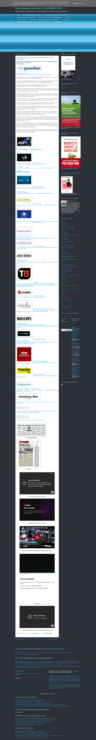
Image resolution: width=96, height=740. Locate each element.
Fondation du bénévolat (57, 22)
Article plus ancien (53, 639)
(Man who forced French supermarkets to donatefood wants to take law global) (34, 74)
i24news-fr (52, 573)
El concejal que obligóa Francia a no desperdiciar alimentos (31, 297)
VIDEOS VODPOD (65, 297)
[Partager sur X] (48, 633)
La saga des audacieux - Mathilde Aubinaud (70, 266)
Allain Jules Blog (64, 237)
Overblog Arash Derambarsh (67, 277)
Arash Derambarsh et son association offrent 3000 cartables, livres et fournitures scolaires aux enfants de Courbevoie (39, 735)
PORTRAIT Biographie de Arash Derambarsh (32, 15)
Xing (62, 302)
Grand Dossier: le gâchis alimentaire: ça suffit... (38, 573)
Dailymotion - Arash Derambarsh (67, 245)
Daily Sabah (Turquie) (22, 260)
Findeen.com (74, 322)
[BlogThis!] (47, 633)
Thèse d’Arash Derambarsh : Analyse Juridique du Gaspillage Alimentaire (30, 723)
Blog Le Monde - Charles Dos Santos (41, 22)
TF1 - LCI (63, 287)
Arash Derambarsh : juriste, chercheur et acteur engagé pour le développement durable (76, 344)
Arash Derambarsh (73, 200)
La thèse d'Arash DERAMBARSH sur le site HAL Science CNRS (28, 701)
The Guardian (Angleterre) (22, 73)
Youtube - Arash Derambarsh (67, 306)
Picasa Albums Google (65, 281)
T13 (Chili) (36, 282)
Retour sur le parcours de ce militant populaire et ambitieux (27, 654)
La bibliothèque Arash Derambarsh (68, 264)
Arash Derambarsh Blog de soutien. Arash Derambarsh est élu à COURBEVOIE (41, 7)
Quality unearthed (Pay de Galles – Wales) (43, 308)
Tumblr (62, 293)
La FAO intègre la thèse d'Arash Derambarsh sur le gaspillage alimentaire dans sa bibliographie (76, 360)
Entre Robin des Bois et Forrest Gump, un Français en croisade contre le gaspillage (35, 168)
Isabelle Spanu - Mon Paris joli (67, 229)
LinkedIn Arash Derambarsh (66, 270)
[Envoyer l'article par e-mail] (43, 633)
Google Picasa (64, 252)
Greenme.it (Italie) (37, 203)
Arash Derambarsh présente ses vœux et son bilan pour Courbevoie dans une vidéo (76, 352)
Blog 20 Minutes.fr (65, 239)
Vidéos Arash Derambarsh (22, 19)
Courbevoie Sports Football (66, 241)
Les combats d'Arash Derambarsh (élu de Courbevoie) (55, 15)
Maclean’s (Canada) (22, 323)
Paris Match (67, 17)
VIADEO (63, 295)
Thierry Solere (64, 291)
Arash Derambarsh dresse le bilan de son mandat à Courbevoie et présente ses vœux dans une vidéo (36, 719)
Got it (81, 3)
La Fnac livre (63, 262)
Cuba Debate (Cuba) (38, 295)
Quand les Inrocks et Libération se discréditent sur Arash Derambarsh (44, 19)
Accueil (18, 15)
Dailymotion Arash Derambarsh (67, 247)
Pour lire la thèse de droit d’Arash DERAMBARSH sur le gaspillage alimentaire (31, 733)
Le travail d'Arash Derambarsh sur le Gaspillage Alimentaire (50, 17)
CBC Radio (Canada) (38, 246)
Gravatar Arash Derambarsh (66, 254)
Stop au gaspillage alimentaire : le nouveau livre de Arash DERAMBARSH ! (30, 699)
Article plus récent (21, 639)
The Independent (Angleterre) (23, 236)
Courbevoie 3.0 (64, 243)
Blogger (54, 693)
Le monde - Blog (64, 224)
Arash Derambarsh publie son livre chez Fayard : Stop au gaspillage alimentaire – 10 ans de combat (35, 718)
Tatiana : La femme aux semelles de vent (69, 289)
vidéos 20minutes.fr (65, 308)
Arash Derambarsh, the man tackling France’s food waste (30, 324)
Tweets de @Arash (65, 87)
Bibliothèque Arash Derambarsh (67, 227)
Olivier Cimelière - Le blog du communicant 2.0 (70, 274)
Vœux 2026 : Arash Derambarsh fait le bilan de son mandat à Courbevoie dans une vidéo (33, 703)
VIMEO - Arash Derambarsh (67, 299)
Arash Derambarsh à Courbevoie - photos (69, 235)
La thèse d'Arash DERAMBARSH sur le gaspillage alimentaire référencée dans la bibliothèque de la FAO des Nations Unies (40, 704)
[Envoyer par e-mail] (45, 633)
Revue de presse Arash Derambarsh (24, 22)
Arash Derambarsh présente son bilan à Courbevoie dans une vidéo (29, 730)
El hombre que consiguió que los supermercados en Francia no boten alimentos (35, 283)
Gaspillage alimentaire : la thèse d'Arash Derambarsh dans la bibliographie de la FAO (32, 732)
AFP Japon (19, 148)
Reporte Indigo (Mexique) (39, 339)
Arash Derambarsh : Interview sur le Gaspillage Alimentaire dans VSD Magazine (31, 737)
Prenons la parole (64, 283)
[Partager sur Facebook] (49, 633)
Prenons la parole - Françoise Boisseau (69, 285)
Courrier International (38, 374)
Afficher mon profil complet (66, 213)
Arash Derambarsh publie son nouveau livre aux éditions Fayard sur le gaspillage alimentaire (76, 335)
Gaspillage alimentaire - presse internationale (26, 17)
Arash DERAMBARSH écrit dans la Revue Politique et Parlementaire (29, 724)
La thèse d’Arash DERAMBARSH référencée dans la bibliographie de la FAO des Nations (33, 721)
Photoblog (63, 279)
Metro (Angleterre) (21, 221)
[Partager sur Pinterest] (51, 633)
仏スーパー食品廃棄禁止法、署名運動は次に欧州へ (29, 149)
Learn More (75, 3)
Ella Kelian (63, 220)
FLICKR (62, 249)
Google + (63, 231)
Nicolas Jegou (64, 272)
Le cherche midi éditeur (66, 268)
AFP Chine (19, 170)
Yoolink (62, 304)
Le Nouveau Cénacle (65, 19)
